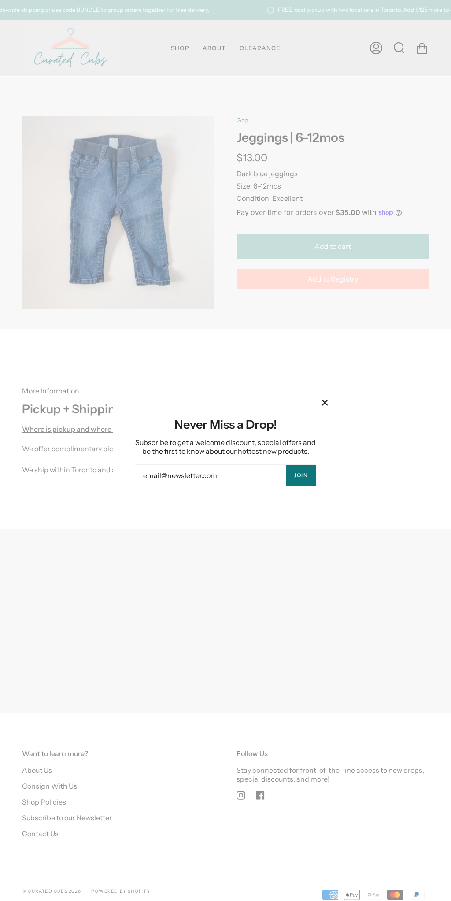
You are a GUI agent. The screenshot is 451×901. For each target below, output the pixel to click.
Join (301, 475)
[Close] (325, 402)
